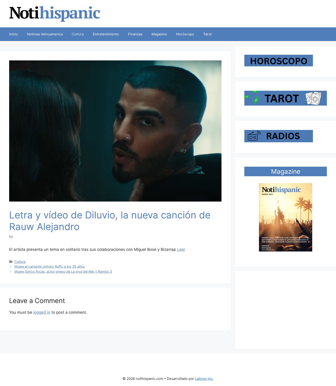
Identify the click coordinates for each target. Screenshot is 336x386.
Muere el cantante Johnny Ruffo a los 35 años (49, 266)
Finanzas (135, 34)
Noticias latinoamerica (45, 34)
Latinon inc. (204, 378)
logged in (41, 312)
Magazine (159, 34)
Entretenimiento (106, 34)
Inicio (13, 34)
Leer (181, 249)
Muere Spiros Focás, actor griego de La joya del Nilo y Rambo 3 (63, 271)
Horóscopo (185, 34)
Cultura (78, 34)
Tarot (207, 34)
